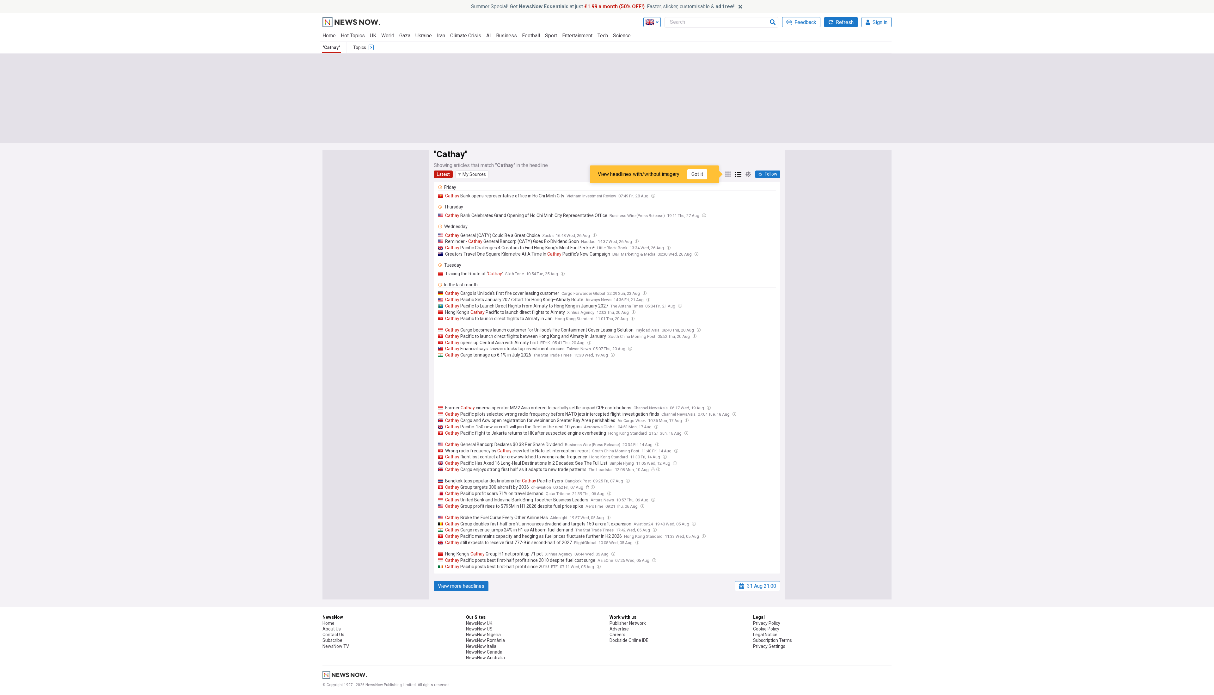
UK (373, 36)
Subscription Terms (772, 640)
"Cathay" (331, 47)
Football (531, 36)
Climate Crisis (465, 36)
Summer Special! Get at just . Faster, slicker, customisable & (602, 6)
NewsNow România (485, 640)
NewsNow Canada (484, 652)
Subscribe (332, 640)
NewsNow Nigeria (483, 634)
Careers (617, 634)
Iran (441, 36)
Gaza (404, 36)
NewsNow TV (335, 646)
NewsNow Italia (481, 646)
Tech (603, 36)
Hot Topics (353, 36)
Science (622, 36)
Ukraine (423, 36)
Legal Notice (765, 634)
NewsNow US (479, 628)
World (387, 36)
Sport (551, 36)
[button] (472, 174)
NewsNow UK (479, 623)
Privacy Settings (769, 646)
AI (488, 36)
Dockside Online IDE (629, 640)
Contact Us (333, 634)
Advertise (619, 628)
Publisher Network (628, 623)
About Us (331, 628)
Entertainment (577, 36)
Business (506, 36)
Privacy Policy (766, 623)
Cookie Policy (766, 628)
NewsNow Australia (485, 657)
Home (329, 36)
